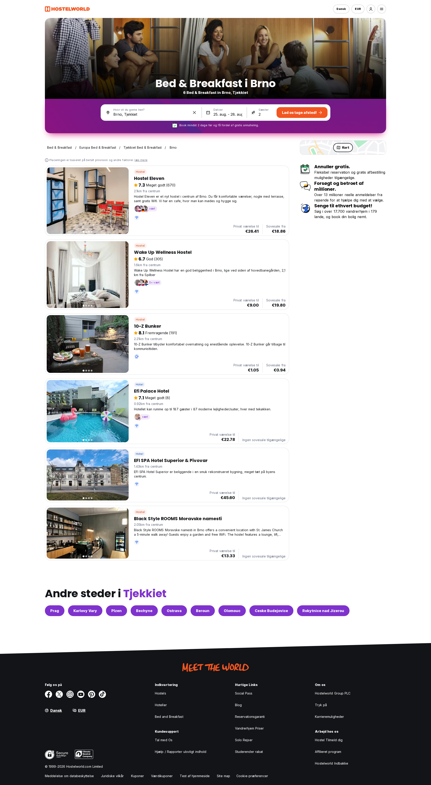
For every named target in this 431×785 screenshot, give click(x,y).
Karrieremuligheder (329, 717)
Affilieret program (328, 752)
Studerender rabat (249, 752)
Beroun (202, 610)
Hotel (139, 384)
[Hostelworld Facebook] (48, 694)
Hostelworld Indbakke (331, 763)
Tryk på (321, 705)
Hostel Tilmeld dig (329, 740)
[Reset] (194, 112)
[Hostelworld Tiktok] (102, 694)
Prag (54, 610)
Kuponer (137, 776)
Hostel (140, 171)
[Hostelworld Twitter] (59, 694)
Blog (238, 705)
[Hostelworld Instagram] (70, 694)
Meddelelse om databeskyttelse (69, 776)
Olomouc (232, 610)
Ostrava (174, 610)
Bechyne (144, 610)
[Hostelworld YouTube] (80, 694)
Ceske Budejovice (271, 610)
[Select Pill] (370, 8)
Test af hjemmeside (195, 776)
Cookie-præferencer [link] (252, 776)
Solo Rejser (244, 740)
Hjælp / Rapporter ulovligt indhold (180, 752)
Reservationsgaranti (250, 717)
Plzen (116, 610)
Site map (223, 776)
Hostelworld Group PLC (332, 693)
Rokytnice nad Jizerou (323, 610)
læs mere (140, 160)
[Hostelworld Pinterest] (91, 694)
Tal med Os (163, 740)
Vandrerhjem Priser (249, 728)
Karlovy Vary (85, 610)
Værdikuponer (162, 776)
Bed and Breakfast (169, 717)
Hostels (160, 693)
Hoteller (161, 705)
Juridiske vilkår (112, 776)
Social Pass (243, 693)
